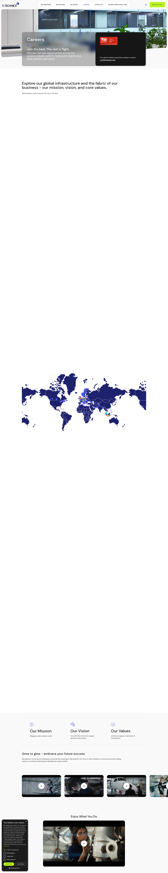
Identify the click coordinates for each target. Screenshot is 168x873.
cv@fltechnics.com (107, 60)
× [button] (26, 821)
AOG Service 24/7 (157, 4)
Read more (6, 846)
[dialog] (15, 845)
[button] (63, 409)
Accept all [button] (9, 864)
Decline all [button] (20, 864)
